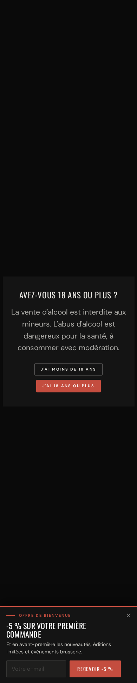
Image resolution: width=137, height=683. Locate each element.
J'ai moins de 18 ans (68, 369)
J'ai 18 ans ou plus (68, 385)
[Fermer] (128, 615)
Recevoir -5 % (95, 668)
